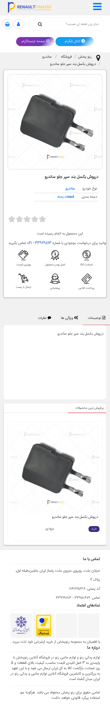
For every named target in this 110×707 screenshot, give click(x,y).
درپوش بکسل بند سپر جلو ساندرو (73, 64)
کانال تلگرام (72, 41)
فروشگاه (66, 57)
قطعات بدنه (65, 197)
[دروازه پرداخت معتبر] (43, 626)
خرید (94, 529)
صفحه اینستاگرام (33, 41)
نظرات (43, 318)
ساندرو (47, 57)
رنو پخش (85, 57)
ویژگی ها (67, 318)
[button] (97, 7)
